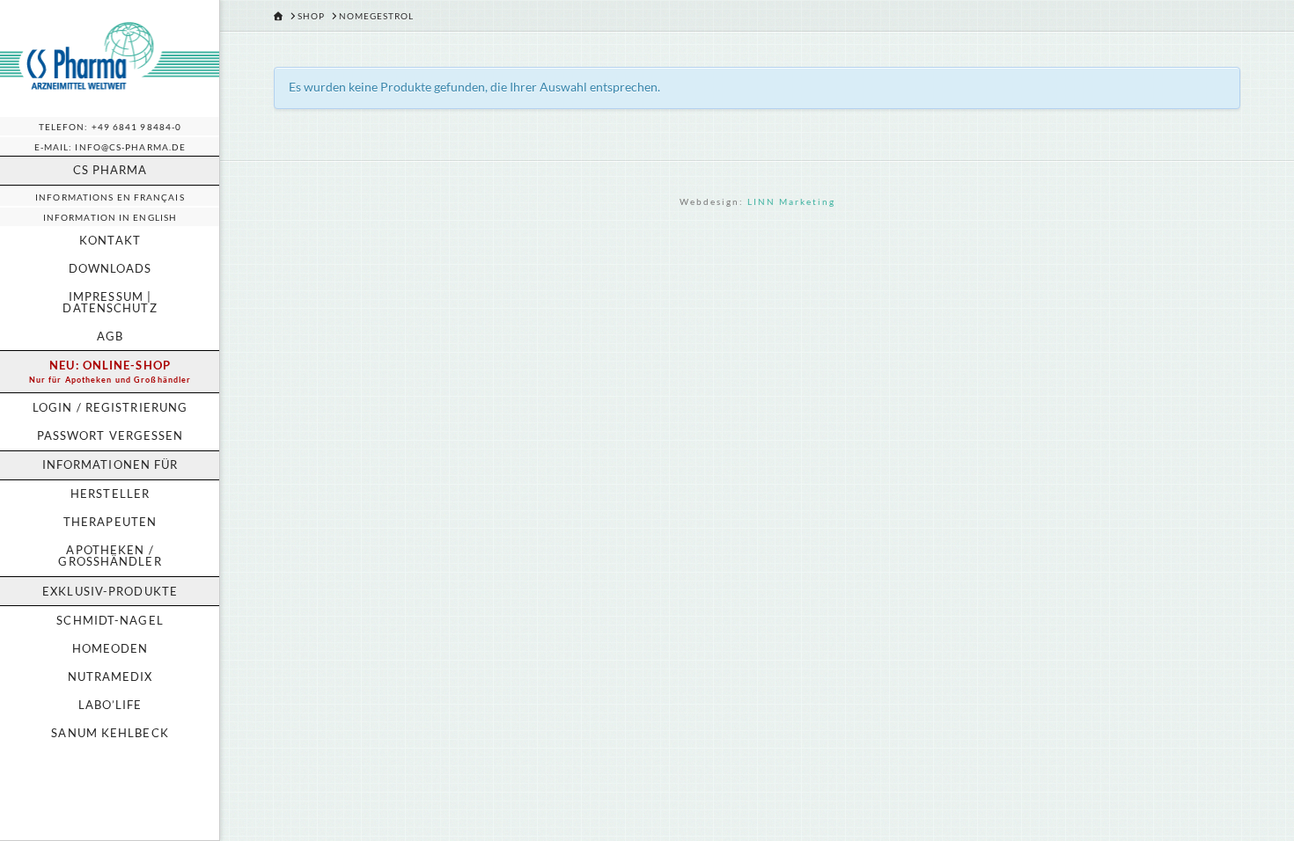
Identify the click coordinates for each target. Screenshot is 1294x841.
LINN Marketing (791, 201)
